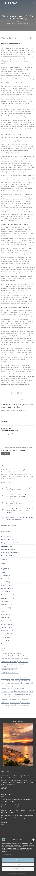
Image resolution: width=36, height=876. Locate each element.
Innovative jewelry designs (9, 675)
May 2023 (4, 644)
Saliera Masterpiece (19, 696)
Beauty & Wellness (7, 539)
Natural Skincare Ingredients (9, 686)
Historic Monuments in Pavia (9, 669)
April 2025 (4, 582)
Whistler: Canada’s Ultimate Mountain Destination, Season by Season (18, 495)
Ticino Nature (12, 699)
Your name (4, 414)
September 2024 (7, 605)
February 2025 (6, 588)
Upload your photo (6, 428)
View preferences (18, 869)
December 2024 (6, 595)
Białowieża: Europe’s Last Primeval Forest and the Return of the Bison (19, 502)
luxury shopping (25, 680)
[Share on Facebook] (15, 393)
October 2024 (5, 601)
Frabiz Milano (25, 23)
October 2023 (5, 634)
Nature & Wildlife (7, 556)
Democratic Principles (8, 658)
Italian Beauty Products (8, 677)
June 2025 (4, 575)
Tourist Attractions (23, 699)
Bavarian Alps (5, 653)
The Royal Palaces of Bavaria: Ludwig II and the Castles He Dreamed (20, 488)
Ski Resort (27, 399)
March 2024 (5, 621)
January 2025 (5, 592)
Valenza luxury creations (22, 705)
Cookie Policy (12, 873)
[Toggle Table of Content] (31, 38)
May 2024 (4, 614)
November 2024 (6, 598)
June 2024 (4, 611)
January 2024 (5, 627)
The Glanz (10, 3)
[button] (33, 839)
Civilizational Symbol (16, 653)
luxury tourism (6, 683)
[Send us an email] (5, 788)
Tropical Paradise (14, 702)
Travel (18, 14)
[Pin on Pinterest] (21, 393)
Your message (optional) (8, 434)
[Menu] (34, 3)
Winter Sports (5, 707)
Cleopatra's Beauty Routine (9, 655)
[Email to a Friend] (18, 393)
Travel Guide (5, 702)
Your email (4, 421)
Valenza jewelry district (8, 705)
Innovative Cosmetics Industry (10, 672)
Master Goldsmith (16, 683)
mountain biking (27, 683)
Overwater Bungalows (19, 688)
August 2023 (5, 637)
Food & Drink (5, 546)
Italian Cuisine (6, 680)
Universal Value (25, 702)
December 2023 (6, 631)
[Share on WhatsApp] (12, 393)
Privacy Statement (21, 873)
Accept (18, 860)
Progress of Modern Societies (22, 694)
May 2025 (4, 578)
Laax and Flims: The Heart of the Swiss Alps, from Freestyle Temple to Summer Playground (20, 510)
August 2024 (5, 608)
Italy (12, 680)
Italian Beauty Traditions (22, 677)
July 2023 (4, 640)
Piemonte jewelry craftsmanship (24, 691)
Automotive (5, 536)
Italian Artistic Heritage (24, 675)
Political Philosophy (7, 694)
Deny (18, 864)
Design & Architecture (8, 543)
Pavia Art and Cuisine (7, 691)
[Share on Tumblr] (24, 393)
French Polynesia (23, 661)
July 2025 (4, 572)
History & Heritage (7, 549)
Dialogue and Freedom (21, 658)
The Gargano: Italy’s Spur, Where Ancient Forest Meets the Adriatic (19, 518)
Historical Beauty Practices (20, 666)
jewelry (17, 680)
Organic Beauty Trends (25, 686)
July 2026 (4, 569)
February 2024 (6, 624)
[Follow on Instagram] (2, 788)
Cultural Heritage (23, 655)
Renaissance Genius (7, 696)
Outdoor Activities (7, 688)
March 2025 (5, 585)
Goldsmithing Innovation (16, 664)
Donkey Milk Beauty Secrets (9, 661)
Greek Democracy (6, 666)
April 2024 (4, 617)
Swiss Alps (4, 699)
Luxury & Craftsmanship (9, 552)
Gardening (5, 664)
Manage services (7, 854)
